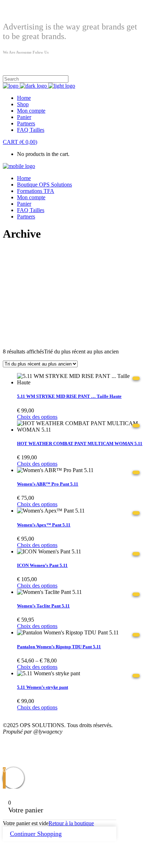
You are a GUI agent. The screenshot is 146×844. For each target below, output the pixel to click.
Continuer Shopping (36, 833)
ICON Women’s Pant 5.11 (42, 565)
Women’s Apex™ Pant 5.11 (44, 525)
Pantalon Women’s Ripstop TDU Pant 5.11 (59, 646)
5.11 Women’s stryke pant (42, 687)
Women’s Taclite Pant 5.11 (43, 605)
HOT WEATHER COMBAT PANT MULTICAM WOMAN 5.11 (79, 443)
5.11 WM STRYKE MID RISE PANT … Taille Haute (69, 396)
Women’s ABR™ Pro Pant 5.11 (47, 484)
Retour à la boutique (71, 823)
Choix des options (37, 417)
